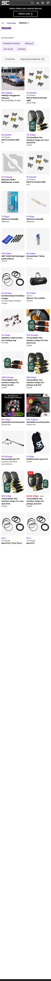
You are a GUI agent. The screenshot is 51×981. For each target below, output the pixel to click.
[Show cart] (42, 2)
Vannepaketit (11, 23)
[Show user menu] (37, 2)
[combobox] (22, 3)
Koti (2, 23)
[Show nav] (48, 2)
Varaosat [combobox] (23, 23)
